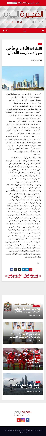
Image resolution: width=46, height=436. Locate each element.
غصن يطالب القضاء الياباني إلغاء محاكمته (30, 276)
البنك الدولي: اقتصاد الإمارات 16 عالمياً (15, 276)
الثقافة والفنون (28, 331)
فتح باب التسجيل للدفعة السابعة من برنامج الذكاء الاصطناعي (27, 311)
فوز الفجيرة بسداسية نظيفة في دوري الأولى (23, 361)
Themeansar (23, 432)
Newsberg (36, 430)
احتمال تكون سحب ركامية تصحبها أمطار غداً (26, 386)
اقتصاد (39, 44)
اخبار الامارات (36, 305)
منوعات (38, 381)
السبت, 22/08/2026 (32, 391)
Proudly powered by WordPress (15, 430)
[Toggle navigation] (24, 30)
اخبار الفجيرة (37, 331)
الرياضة (38, 356)
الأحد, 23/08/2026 (32, 315)
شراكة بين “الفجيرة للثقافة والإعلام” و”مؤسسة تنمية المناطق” (25, 336)
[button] (7, 30)
